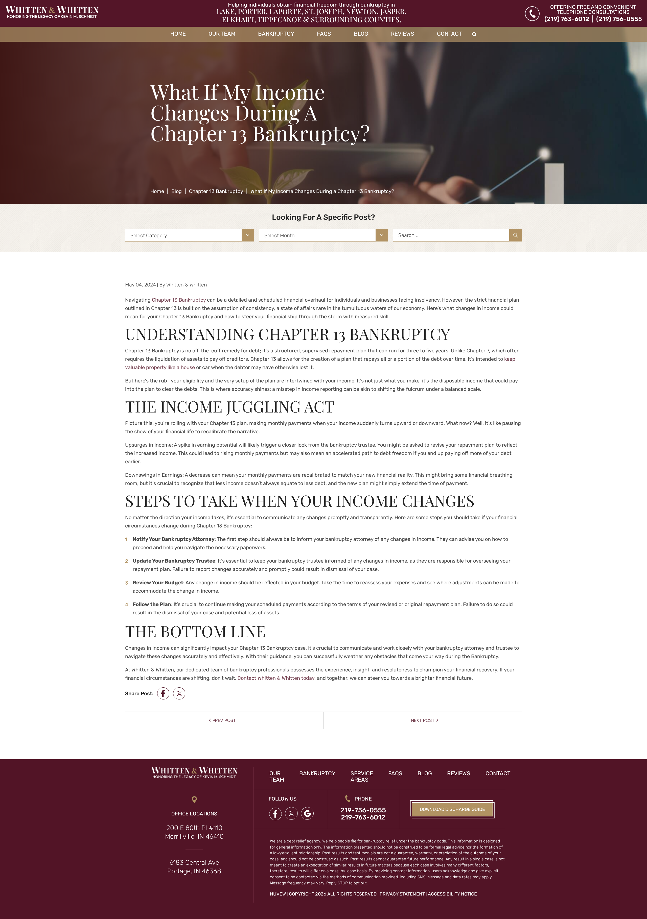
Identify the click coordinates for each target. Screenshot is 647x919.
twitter (179, 693)
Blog (361, 34)
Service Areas (362, 776)
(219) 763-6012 (566, 18)
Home (178, 34)
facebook (163, 693)
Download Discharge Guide (452, 809)
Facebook (275, 813)
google (307, 813)
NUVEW (278, 894)
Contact (449, 34)
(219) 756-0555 (619, 18)
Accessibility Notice (452, 894)
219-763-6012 (363, 817)
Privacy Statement (402, 894)
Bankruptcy (276, 34)
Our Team (222, 34)
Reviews (402, 34)
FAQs (324, 34)
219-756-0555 (363, 810)
